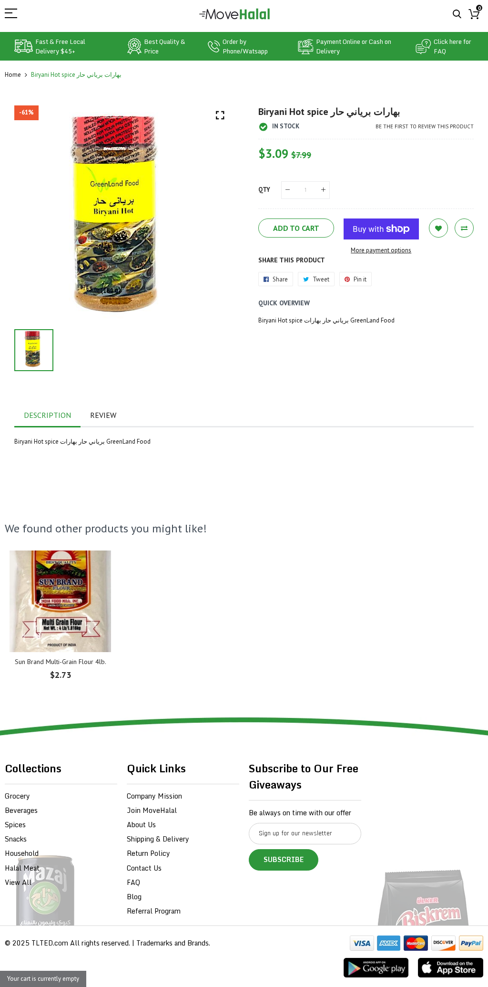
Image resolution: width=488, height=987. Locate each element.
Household (22, 853)
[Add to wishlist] (438, 228)
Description (47, 415)
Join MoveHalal (152, 810)
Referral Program (154, 910)
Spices (15, 824)
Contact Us (144, 867)
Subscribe (284, 859)
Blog (134, 896)
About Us (141, 824)
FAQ (133, 882)
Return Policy (148, 853)
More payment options (381, 250)
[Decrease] (288, 190)
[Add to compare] (464, 228)
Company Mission (154, 795)
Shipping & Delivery (158, 838)
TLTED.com (49, 942)
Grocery (17, 795)
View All (18, 882)
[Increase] (323, 190)
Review (103, 415)
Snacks (16, 838)
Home (13, 75)
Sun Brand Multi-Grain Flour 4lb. (60, 661)
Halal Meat (22, 867)
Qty (264, 190)
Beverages (21, 810)
